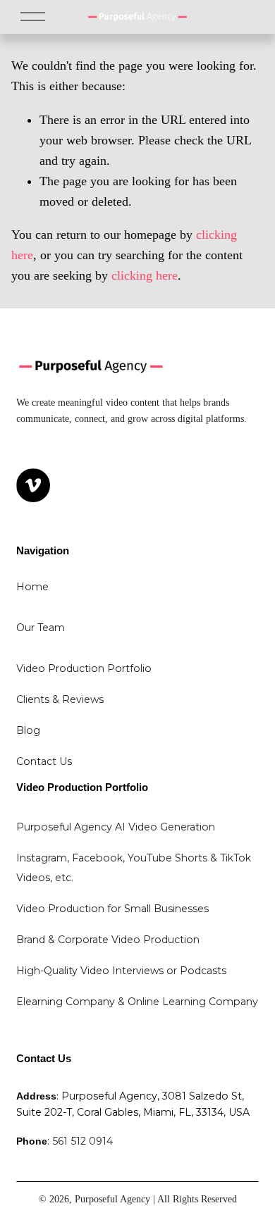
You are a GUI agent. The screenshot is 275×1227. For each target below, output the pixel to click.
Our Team (40, 627)
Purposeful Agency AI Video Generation (115, 827)
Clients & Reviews (60, 699)
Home (32, 586)
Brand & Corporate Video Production (108, 939)
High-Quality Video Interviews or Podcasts (121, 970)
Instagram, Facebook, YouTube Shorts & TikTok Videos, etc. (135, 868)
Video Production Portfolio (84, 668)
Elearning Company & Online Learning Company (137, 1001)
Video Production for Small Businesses (112, 908)
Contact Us (44, 761)
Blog (28, 730)
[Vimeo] (33, 485)
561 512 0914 (82, 1141)
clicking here (144, 275)
